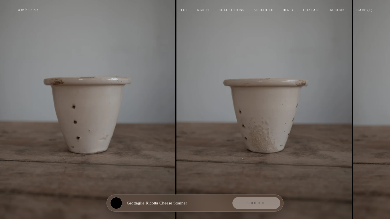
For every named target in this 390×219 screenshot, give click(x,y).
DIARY (288, 10)
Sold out (256, 203)
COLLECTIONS (232, 10)
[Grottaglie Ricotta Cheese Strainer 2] (264, 109)
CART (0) (365, 10)
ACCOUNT (338, 10)
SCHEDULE (264, 10)
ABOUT (203, 10)
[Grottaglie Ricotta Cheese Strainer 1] (87, 109)
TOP (184, 10)
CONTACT (311, 10)
